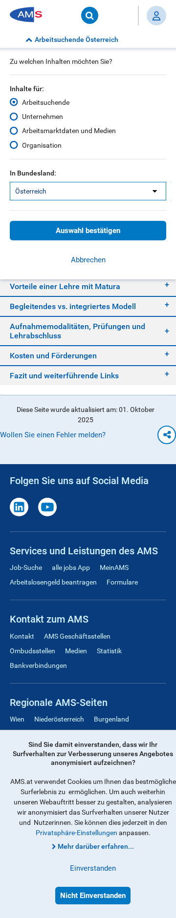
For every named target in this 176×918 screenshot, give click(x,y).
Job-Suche (26, 567)
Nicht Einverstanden (93, 895)
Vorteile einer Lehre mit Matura (65, 286)
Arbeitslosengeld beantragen (53, 582)
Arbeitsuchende (45, 102)
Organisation (42, 145)
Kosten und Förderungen (53, 355)
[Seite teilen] (166, 435)
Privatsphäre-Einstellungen (76, 833)
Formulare (122, 582)
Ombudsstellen (32, 651)
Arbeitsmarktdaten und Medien (69, 131)
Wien (17, 719)
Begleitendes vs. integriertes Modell (73, 306)
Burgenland (111, 719)
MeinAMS (114, 567)
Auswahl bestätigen (88, 230)
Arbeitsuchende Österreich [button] (76, 39)
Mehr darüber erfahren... (96, 846)
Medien (76, 651)
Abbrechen (88, 259)
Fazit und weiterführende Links (64, 375)
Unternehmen (42, 116)
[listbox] (88, 191)
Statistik (109, 651)
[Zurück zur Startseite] (29, 15)
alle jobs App (71, 567)
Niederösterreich (59, 719)
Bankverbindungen (38, 665)
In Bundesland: (33, 173)
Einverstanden (93, 868)
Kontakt (22, 636)
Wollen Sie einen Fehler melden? (53, 434)
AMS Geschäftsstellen (77, 636)
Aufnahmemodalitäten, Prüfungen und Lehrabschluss (77, 331)
